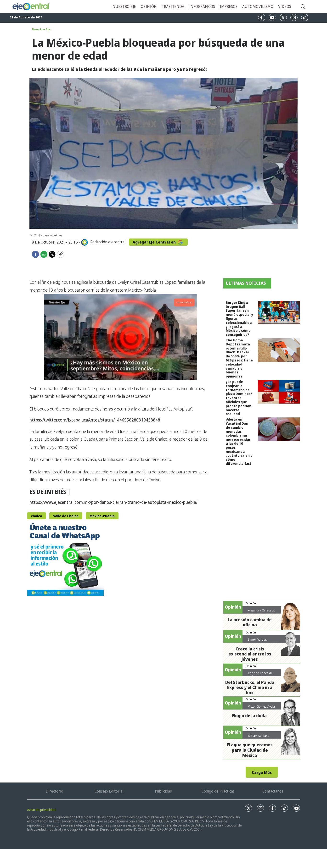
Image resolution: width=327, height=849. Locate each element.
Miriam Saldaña (258, 735)
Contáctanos (272, 791)
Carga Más (262, 772)
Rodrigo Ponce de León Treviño (260, 675)
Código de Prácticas (218, 791)
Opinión (149, 6)
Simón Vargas (257, 639)
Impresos (228, 6)
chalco (36, 516)
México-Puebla (102, 516)
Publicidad (163, 791)
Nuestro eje (124, 6)
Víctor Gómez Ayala (261, 706)
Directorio (54, 791)
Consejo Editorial (109, 791)
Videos (284, 6)
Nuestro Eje (41, 29)
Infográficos (202, 6)
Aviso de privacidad (41, 809)
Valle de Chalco (66, 516)
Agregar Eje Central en (155, 242)
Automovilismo (257, 6)
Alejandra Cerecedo (261, 610)
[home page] (31, 6)
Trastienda (173, 6)
